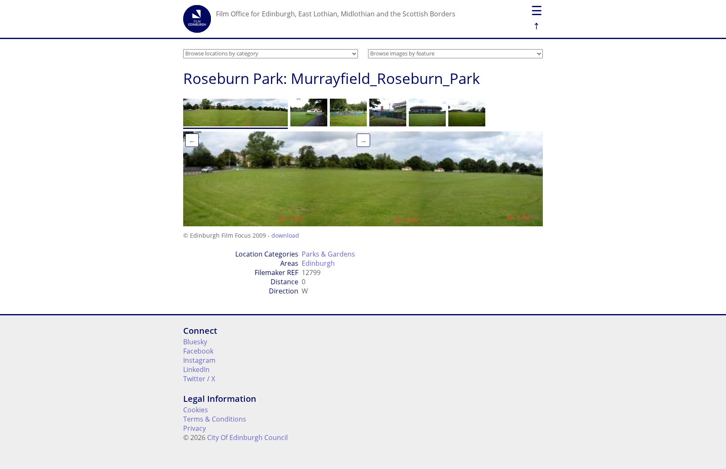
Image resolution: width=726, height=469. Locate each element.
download (285, 235)
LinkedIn (196, 369)
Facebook (198, 351)
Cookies (195, 409)
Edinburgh (318, 263)
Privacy (194, 428)
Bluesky (195, 341)
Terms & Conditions (214, 419)
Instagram (199, 360)
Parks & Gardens (328, 254)
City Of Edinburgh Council (247, 437)
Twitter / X (199, 378)
